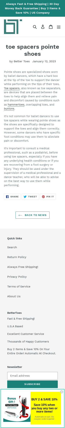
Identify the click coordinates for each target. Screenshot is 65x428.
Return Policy (16, 257)
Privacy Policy (17, 276)
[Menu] (59, 27)
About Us (13, 296)
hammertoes (16, 104)
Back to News (35, 215)
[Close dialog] (62, 392)
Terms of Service (18, 286)
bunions (9, 108)
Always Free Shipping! (22, 267)
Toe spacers (12, 88)
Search (12, 247)
